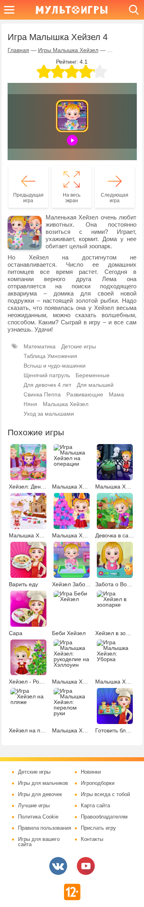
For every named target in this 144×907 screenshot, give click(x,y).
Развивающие (84, 394)
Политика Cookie (38, 817)
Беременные (93, 375)
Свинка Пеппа (42, 394)
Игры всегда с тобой (105, 794)
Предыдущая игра (28, 197)
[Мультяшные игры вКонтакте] (58, 866)
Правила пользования (44, 828)
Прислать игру (98, 828)
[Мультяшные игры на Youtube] (86, 866)
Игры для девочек (40, 794)
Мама (116, 394)
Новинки (91, 772)
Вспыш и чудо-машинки (55, 365)
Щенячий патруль (47, 375)
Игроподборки (97, 783)
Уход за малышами (49, 413)
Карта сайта (95, 805)
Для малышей (95, 385)
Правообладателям (104, 817)
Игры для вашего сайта (39, 842)
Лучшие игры (34, 805)
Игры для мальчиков (43, 783)
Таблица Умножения (50, 356)
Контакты (92, 839)
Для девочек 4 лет (47, 385)
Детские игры (78, 346)
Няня (30, 404)
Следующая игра (114, 197)
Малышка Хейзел (65, 404)
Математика (40, 346)
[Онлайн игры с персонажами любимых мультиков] (72, 10)
